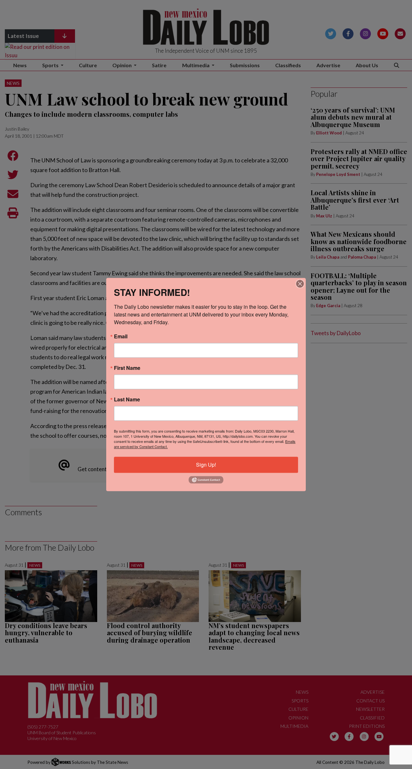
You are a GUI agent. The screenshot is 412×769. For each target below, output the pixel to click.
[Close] (300, 284)
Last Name (127, 399)
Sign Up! (206, 464)
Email (120, 336)
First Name (127, 368)
